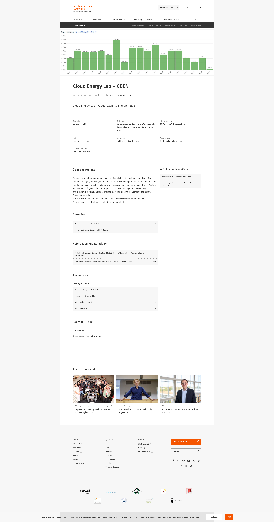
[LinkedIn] (181, 465)
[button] (115, 330)
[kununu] (186, 465)
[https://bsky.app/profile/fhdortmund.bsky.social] (183, 460)
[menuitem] (77, 19)
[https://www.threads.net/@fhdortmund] (178, 460)
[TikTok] (199, 460)
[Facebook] (173, 460)
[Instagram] (193, 460)
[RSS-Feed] (191, 465)
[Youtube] (188, 460)
